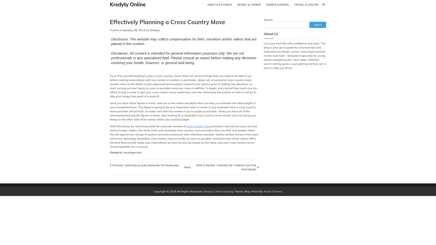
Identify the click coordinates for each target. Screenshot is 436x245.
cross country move (198, 126)
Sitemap (228, 191)
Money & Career (249, 4)
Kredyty (155, 30)
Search (268, 19)
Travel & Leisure (306, 4)
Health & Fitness (219, 4)
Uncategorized (132, 152)
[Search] (323, 4)
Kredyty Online (128, 4)
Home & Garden (277, 4)
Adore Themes (272, 191)
